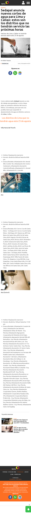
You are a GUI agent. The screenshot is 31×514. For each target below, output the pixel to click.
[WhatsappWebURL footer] (15, 497)
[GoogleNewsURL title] (20, 73)
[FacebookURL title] (10, 73)
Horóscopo (17, 474)
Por (6, 60)
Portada (5, 472)
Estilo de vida (12, 472)
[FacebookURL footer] (10, 497)
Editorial (19, 479)
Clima (11, 474)
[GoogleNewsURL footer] (20, 497)
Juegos (26, 472)
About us (15, 486)
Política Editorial (23, 484)
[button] (28, 3)
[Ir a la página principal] (5, 2)
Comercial (12, 479)
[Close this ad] (29, 505)
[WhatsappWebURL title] (15, 73)
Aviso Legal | (6, 484)
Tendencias (5, 63)
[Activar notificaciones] (21, 509)
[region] (15, 87)
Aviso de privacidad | (14, 484)
